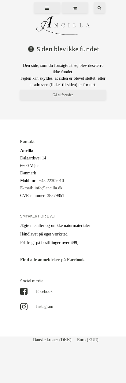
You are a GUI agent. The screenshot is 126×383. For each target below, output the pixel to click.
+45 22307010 (51, 180)
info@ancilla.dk (48, 188)
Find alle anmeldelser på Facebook (52, 259)
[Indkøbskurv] (75, 7)
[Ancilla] (63, 26)
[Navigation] (47, 7)
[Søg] (95, 7)
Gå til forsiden (63, 95)
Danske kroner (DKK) (52, 339)
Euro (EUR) (87, 339)
